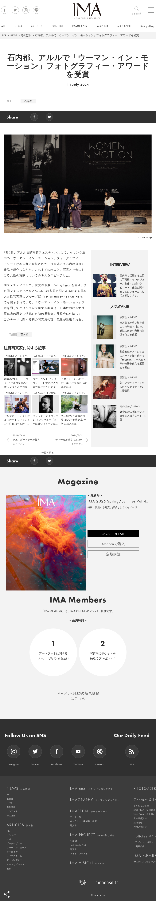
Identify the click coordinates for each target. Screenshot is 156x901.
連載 (9, 868)
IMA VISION (87, 862)
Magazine (78, 481)
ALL (8, 794)
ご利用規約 (139, 846)
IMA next (91, 788)
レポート (11, 839)
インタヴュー (24, 355)
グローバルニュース (17, 847)
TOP (4, 35)
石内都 (28, 101)
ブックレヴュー (14, 843)
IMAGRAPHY (95, 799)
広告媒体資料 (140, 818)
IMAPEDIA (89, 810)
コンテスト (12, 811)
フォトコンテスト (79, 853)
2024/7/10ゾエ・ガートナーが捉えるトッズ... (26, 439)
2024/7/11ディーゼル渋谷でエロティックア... (69, 439)
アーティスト (76, 817)
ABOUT (73, 841)
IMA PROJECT (92, 834)
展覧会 (10, 798)
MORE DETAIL (113, 534)
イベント (11, 803)
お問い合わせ (140, 826)
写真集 (73, 825)
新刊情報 (11, 807)
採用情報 (138, 822)
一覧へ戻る (47, 452)
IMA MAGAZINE (78, 845)
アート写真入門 (14, 860)
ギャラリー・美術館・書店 (83, 821)
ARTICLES (10, 355)
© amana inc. (99, 895)
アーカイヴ (12, 851)
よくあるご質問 (141, 805)
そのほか (26, 35)
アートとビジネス (15, 864)
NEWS (13, 35)
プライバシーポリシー (145, 842)
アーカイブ (52, 355)
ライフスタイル (14, 856)
